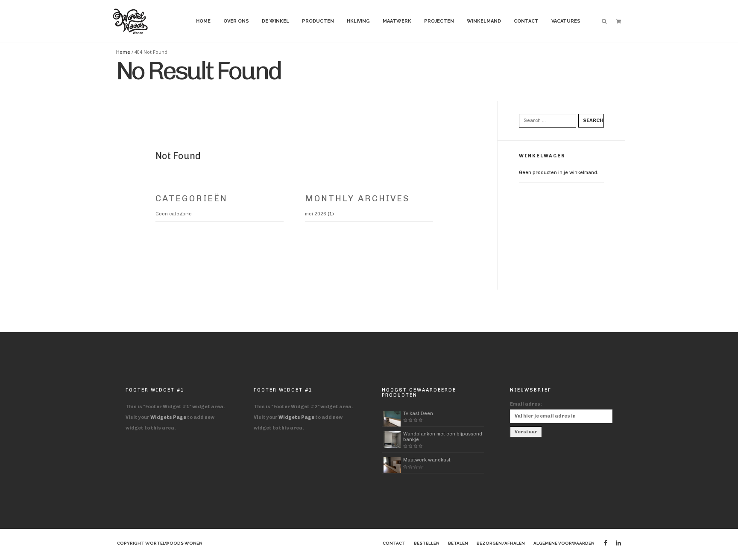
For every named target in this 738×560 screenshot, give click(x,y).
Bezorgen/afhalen (501, 543)
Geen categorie (173, 214)
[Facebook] (606, 543)
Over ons (236, 21)
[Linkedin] (618, 543)
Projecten (439, 21)
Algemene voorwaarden (563, 543)
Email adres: (526, 404)
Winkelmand (484, 21)
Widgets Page (168, 417)
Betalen (458, 543)
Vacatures (565, 21)
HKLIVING (358, 21)
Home (203, 21)
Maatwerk (397, 21)
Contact (526, 21)
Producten (318, 21)
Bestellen (426, 543)
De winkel (275, 21)
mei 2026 (315, 214)
